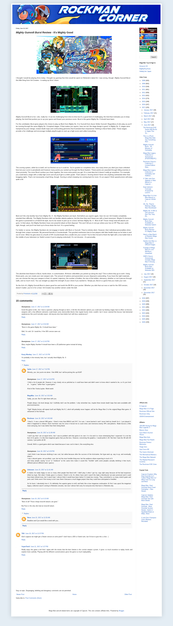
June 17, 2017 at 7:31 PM (41, 369)
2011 (144, 89)
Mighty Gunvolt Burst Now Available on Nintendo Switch (149, 222)
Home (74, 594)
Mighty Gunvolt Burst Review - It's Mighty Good (149, 229)
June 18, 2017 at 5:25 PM (45, 451)
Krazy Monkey (27, 354)
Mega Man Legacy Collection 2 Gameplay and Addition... (149, 173)
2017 (144, 107)
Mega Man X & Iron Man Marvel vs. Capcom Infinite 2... (150, 198)
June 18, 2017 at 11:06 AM (46, 432)
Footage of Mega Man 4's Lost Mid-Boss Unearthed (149, 250)
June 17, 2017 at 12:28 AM (40, 307)
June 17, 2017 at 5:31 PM (41, 354)
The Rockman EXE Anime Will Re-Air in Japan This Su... (150, 130)
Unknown (30, 470)
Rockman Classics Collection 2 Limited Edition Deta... (149, 164)
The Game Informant (146, 452)
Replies (26, 365)
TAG (23, 533)
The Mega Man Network (147, 457)
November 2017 (149, 288)
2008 (144, 80)
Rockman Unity (144, 414)
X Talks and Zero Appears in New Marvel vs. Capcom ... (149, 181)
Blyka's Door (143, 430)
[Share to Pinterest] (52, 294)
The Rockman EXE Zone (148, 464)
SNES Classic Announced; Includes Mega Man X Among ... (150, 259)
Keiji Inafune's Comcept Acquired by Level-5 (148, 189)
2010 (144, 86)
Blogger (121, 611)
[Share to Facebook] (49, 294)
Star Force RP (144, 449)
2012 (144, 92)
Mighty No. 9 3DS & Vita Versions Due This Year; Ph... (150, 213)
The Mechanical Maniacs (148, 455)
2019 (144, 301)
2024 (144, 316)
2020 (144, 304)
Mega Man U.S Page (146, 409)
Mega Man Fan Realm (147, 440)
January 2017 (148, 110)
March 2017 (148, 116)
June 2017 (147, 125)
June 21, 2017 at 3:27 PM (39, 546)
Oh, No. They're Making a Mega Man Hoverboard (149, 206)
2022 (144, 310)
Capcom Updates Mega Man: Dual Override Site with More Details (147, 497)
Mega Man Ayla (144, 437)
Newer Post (20, 594)
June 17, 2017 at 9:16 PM (45, 379)
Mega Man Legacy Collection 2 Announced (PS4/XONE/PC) (149, 156)
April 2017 (147, 119)
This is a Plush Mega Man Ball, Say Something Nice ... (149, 138)
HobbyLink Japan (145, 71)
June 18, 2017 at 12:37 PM (34, 533)
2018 (144, 298)
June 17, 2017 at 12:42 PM (40, 341)
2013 (144, 95)
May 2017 (147, 122)
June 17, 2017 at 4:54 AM (40, 324)
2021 (144, 307)
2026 (144, 322)
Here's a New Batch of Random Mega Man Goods (150, 236)
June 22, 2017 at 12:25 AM (41, 517)
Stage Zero (143, 447)
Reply (23, 317)
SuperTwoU (26, 546)
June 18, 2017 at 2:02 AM (43, 395)
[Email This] (43, 294)
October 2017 (148, 285)
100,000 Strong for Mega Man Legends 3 (147, 427)
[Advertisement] (148, 362)
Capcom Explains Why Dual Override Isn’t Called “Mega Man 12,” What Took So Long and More (149, 477)
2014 (144, 98)
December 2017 (149, 293)
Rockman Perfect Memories (145, 443)
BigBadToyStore (145, 69)
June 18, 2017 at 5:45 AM (43, 418)
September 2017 (149, 280)
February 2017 (149, 113)
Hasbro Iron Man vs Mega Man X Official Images (150, 243)
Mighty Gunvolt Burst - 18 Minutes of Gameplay (148, 147)
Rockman (30, 418)
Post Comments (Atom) (33, 598)
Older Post (128, 594)
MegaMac (30, 395)
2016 (144, 104)
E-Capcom (143, 406)
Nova (29, 517)
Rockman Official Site (146, 411)
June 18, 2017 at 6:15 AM (40, 498)
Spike (29, 369)
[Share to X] (47, 294)
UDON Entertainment (146, 416)
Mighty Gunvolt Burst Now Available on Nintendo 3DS (148, 267)
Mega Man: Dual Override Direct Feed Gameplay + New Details (148, 488)
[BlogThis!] (45, 294)
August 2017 (148, 277)
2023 (144, 313)
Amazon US (143, 66)
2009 (144, 83)
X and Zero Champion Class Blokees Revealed (148, 519)
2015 (144, 101)
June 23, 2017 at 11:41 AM (44, 470)
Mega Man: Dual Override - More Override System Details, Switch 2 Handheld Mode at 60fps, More (147, 509)
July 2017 (147, 274)
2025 (144, 319)
